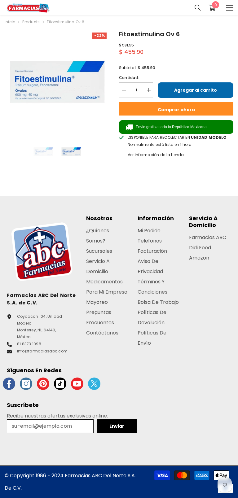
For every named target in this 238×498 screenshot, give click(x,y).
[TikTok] (60, 384)
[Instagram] (26, 384)
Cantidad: (129, 77)
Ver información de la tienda (156, 154)
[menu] (229, 7)
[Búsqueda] (197, 7)
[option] (57, 81)
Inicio (10, 21)
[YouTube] (77, 384)
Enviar (116, 426)
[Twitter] (94, 384)
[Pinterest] (43, 384)
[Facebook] (9, 384)
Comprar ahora (176, 110)
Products (31, 21)
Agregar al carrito (195, 90)
